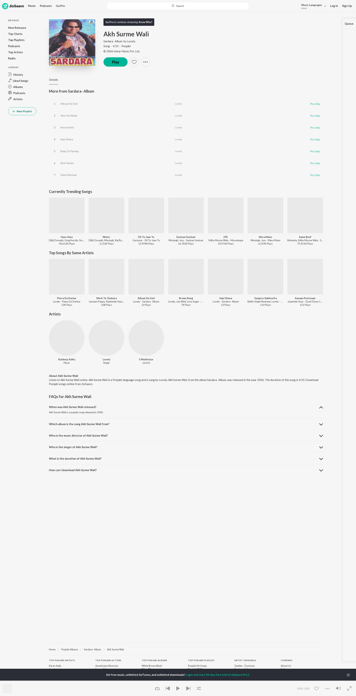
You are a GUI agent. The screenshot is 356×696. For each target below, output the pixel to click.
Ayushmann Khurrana (106, 665)
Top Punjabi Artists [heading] (62, 660)
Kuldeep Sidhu (66, 359)
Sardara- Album (112, 41)
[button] (312, 6)
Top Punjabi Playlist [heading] (201, 660)
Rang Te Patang (69, 151)
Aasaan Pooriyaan (305, 298)
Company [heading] (287, 660)
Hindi (304, 8)
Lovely (131, 41)
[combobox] (178, 6)
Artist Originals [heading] (245, 660)
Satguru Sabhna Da (265, 298)
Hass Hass (67, 236)
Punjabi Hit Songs (197, 665)
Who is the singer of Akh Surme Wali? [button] (73, 447)
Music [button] (32, 5)
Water (106, 236)
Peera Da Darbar (66, 298)
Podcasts (46, 5)
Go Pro (60, 5)
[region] (186, 649)
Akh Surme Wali (115, 649)
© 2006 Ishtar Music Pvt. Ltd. (121, 51)
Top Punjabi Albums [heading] (154, 660)
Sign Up (347, 5)
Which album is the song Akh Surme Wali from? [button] (79, 424)
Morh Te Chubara (106, 298)
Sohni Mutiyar (68, 174)
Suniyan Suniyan (185, 236)
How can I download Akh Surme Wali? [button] (73, 470)
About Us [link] (286, 665)
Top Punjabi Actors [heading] (108, 660)
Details (53, 79)
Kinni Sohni (67, 127)
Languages (311, 4)
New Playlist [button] (24, 111)
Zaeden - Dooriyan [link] (244, 665)
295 (225, 236)
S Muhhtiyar (146, 359)
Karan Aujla (55, 665)
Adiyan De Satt (69, 103)
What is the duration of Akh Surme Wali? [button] (75, 458)
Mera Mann (265, 236)
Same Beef (305, 236)
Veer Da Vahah (68, 115)
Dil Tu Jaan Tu (146, 236)
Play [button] (115, 62)
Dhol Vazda (66, 163)
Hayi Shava (66, 139)
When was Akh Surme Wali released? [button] (72, 407)
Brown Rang (186, 298)
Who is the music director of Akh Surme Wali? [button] (78, 435)
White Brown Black (152, 665)
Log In (334, 5)
